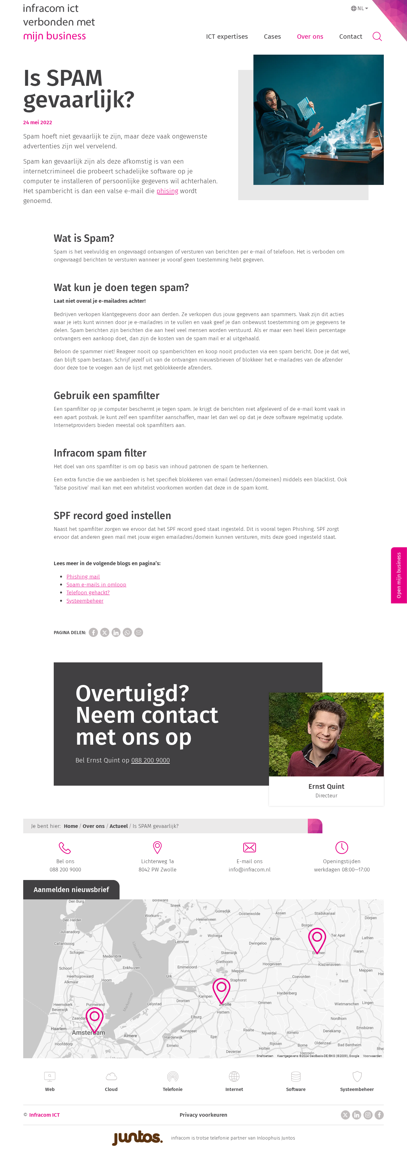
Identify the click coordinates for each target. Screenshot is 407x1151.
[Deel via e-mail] (138, 632)
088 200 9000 (65, 869)
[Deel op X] (104, 632)
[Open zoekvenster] (377, 36)
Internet (234, 1089)
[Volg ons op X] (345, 1115)
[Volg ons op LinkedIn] (356, 1115)
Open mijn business (399, 575)
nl (360, 8)
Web (50, 1089)
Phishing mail (83, 576)
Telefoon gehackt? (88, 592)
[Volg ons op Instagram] (368, 1115)
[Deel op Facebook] (93, 632)
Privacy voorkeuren (203, 1115)
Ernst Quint (326, 786)
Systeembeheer (84, 601)
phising (167, 191)
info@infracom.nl (250, 869)
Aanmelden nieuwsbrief (71, 889)
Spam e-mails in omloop (96, 584)
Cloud (111, 1089)
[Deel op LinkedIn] (116, 632)
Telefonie (173, 1089)
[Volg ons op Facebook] (379, 1115)
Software (296, 1089)
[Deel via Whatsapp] (127, 632)
